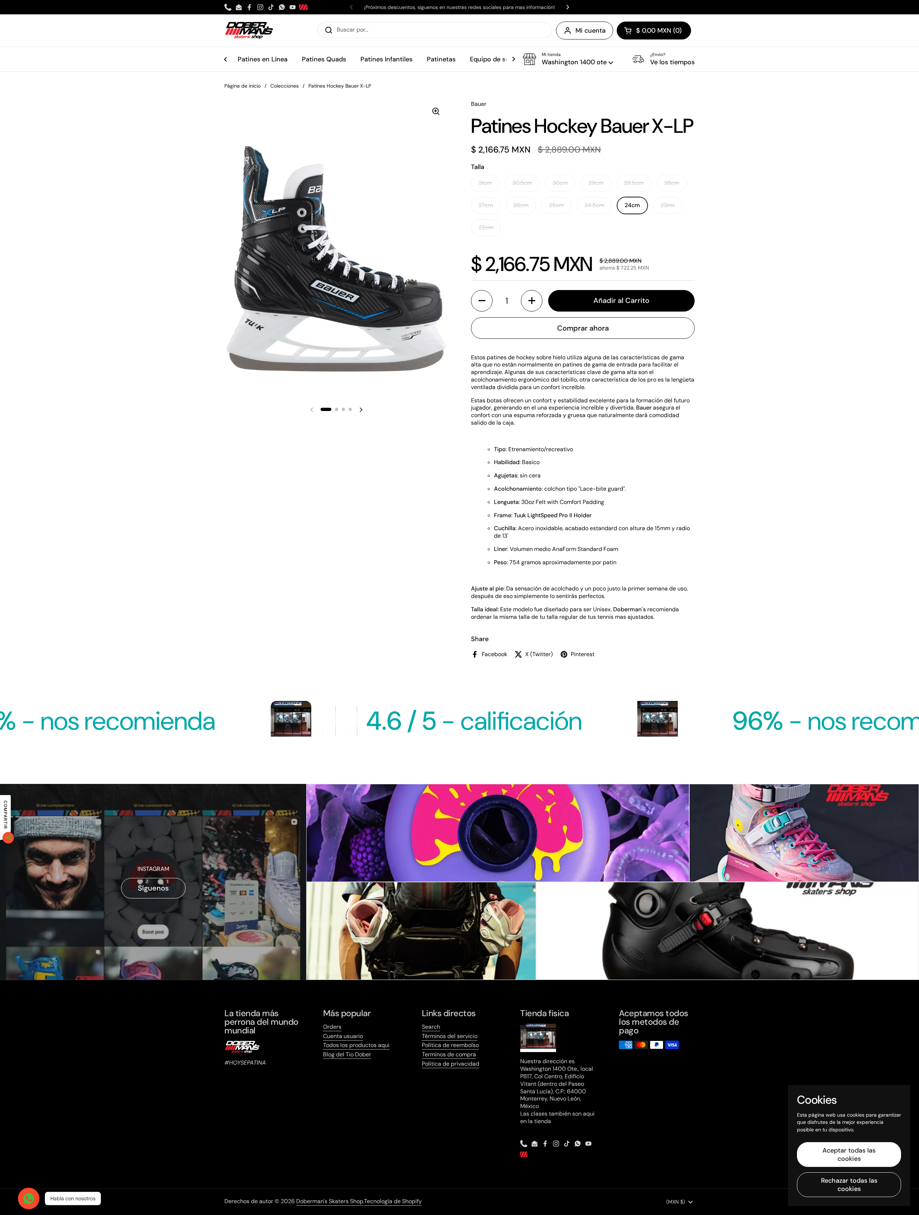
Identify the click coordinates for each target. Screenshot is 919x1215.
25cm (556, 205)
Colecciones (284, 86)
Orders (332, 1027)
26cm (520, 205)
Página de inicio (242, 86)
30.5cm (522, 183)
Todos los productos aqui (356, 1045)
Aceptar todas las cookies (849, 1154)
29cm (595, 183)
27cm (486, 205)
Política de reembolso (450, 1045)
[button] (654, 30)
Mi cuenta (590, 30)
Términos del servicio (449, 1036)
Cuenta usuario (343, 1036)
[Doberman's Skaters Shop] (249, 30)
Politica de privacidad (450, 1063)
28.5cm (634, 183)
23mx (668, 205)
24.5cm (594, 205)
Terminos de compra (449, 1054)
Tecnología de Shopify (393, 1201)
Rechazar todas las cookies (849, 1184)
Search (431, 1027)
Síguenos (153, 888)
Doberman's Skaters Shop (329, 1201)
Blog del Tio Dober (347, 1054)
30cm (560, 183)
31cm (485, 183)
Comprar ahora (583, 328)
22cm (486, 227)
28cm (671, 183)
